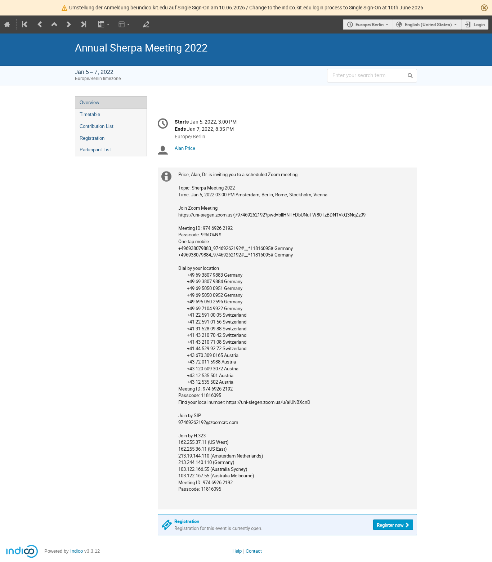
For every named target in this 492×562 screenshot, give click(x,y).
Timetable (90, 114)
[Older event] (40, 24)
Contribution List (96, 126)
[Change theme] (125, 24)
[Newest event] (83, 24)
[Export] (104, 24)
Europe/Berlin (369, 24)
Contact (254, 551)
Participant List (95, 149)
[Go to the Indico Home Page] (7, 24)
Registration (92, 138)
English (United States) (428, 24)
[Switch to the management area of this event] (146, 24)
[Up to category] (54, 24)
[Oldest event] (25, 24)
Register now (390, 525)
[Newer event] (69, 24)
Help (237, 551)
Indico (76, 551)
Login (479, 24)
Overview (89, 102)
